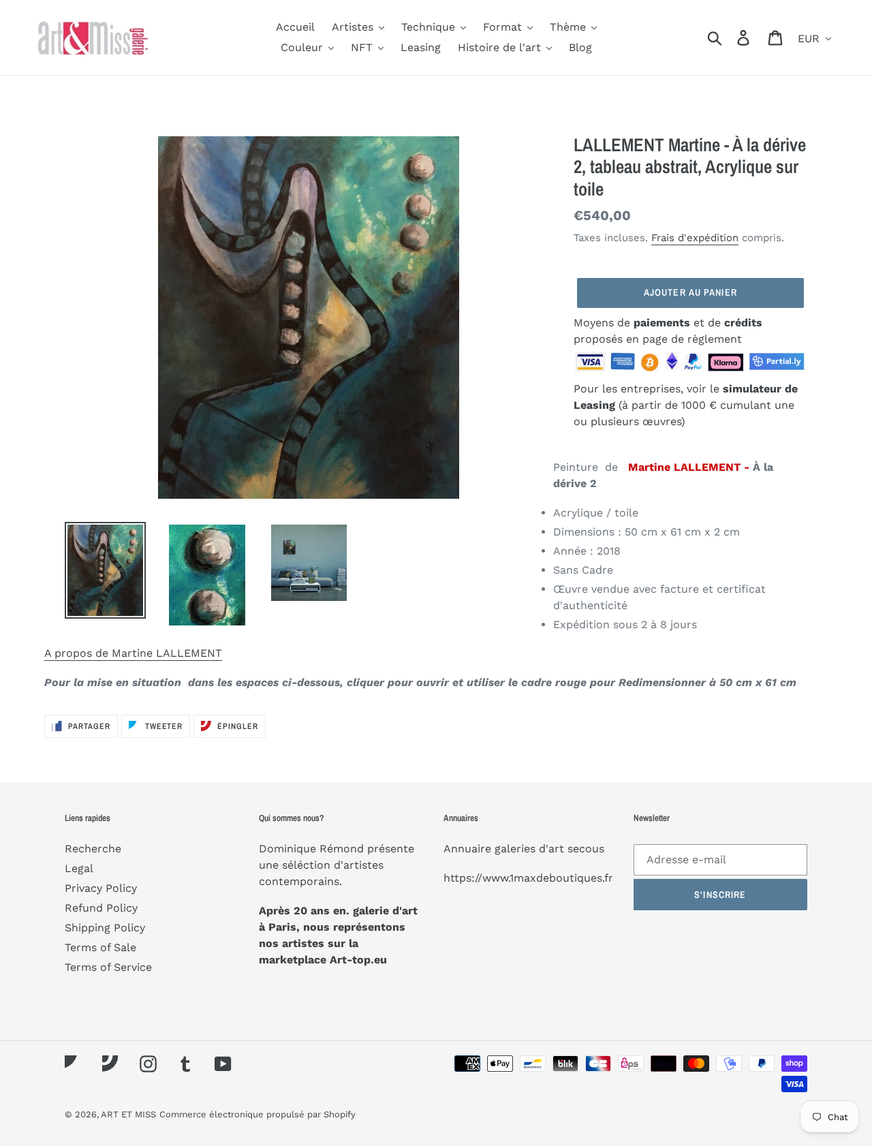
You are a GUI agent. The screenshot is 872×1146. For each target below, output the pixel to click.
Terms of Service (108, 967)
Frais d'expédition (694, 238)
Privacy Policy (101, 888)
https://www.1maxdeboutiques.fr (528, 877)
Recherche (93, 848)
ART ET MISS (128, 1114)
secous (585, 848)
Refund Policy (101, 907)
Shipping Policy (105, 927)
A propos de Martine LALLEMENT (133, 653)
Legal (79, 868)
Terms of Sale (100, 947)
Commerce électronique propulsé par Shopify (257, 1114)
